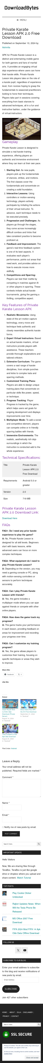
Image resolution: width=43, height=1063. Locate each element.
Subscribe (11, 989)
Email (5, 814)
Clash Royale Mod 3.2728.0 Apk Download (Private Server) (8, 712)
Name (6, 802)
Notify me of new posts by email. (20, 827)
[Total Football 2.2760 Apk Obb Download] (10, 728)
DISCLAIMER (28, 1012)
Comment (7, 777)
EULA (19, 1012)
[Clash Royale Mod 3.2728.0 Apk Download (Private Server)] (10, 703)
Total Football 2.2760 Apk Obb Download (9, 735)
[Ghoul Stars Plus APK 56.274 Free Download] (28, 703)
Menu (23, 20)
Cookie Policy (8, 1053)
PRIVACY (6, 1016)
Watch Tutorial (24, 877)
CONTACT (15, 1016)
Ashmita (6, 47)
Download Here (9, 518)
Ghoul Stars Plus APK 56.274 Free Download (28, 710)
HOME (4, 1012)
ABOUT (12, 1012)
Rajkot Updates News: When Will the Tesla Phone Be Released (26, 907)
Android (14, 748)
